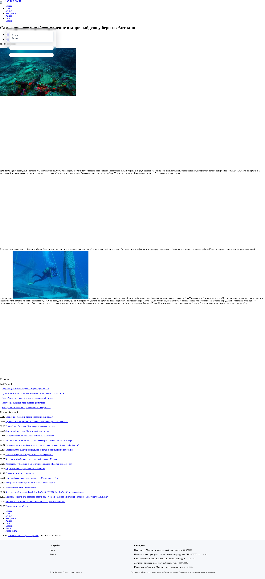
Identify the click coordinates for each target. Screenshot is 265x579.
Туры (8, 18)
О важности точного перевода (20, 473)
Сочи (8, 8)
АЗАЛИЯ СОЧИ (13, 1)
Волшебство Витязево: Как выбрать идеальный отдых (27, 398)
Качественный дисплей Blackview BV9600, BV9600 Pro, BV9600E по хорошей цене (45, 492)
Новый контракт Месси (17, 506)
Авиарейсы (11, 13)
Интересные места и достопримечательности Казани (30, 483)
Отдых (9, 6)
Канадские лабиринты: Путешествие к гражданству (26, 407)
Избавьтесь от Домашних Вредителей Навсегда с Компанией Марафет (39, 464)
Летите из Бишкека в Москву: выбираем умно (23, 403)
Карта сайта (11, 531)
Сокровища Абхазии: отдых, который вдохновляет (25, 388)
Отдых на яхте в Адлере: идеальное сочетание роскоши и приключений (39, 450)
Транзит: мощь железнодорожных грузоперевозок (29, 454)
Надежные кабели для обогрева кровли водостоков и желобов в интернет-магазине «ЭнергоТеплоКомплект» (57, 497)
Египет (9, 11)
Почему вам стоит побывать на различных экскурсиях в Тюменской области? (42, 445)
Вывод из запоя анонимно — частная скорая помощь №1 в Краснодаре (39, 440)
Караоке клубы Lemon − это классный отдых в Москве (31, 459)
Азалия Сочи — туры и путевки (23, 535)
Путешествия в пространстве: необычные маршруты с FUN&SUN (33, 393)
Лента (8, 528)
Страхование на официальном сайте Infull (25, 468)
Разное (9, 16)
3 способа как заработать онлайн (21, 487)
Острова (9, 21)
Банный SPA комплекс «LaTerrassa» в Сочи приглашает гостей (35, 501)
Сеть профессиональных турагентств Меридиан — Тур (32, 478)
